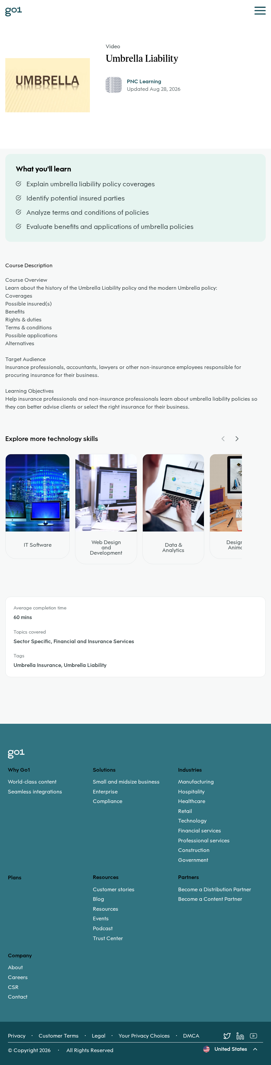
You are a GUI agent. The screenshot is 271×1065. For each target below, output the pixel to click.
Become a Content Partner (210, 899)
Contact (17, 997)
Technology (192, 821)
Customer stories (114, 889)
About (15, 967)
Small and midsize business (126, 782)
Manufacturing (196, 782)
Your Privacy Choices (144, 1036)
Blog (98, 899)
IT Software (38, 545)
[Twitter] (230, 1036)
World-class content (32, 782)
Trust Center (108, 938)
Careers (18, 977)
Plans (14, 877)
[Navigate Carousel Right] (236, 438)
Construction (194, 850)
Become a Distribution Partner (214, 889)
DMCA (191, 1036)
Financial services (199, 830)
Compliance (107, 801)
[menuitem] (50, 786)
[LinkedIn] (243, 1036)
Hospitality (191, 791)
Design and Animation (240, 545)
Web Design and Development (106, 548)
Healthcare (191, 801)
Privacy (16, 1036)
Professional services (204, 840)
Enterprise (105, 791)
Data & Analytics (173, 547)
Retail (185, 811)
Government (193, 860)
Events (101, 918)
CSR (13, 987)
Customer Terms (59, 1036)
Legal (98, 1036)
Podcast (103, 928)
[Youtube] (256, 1036)
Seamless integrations (35, 791)
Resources (105, 909)
